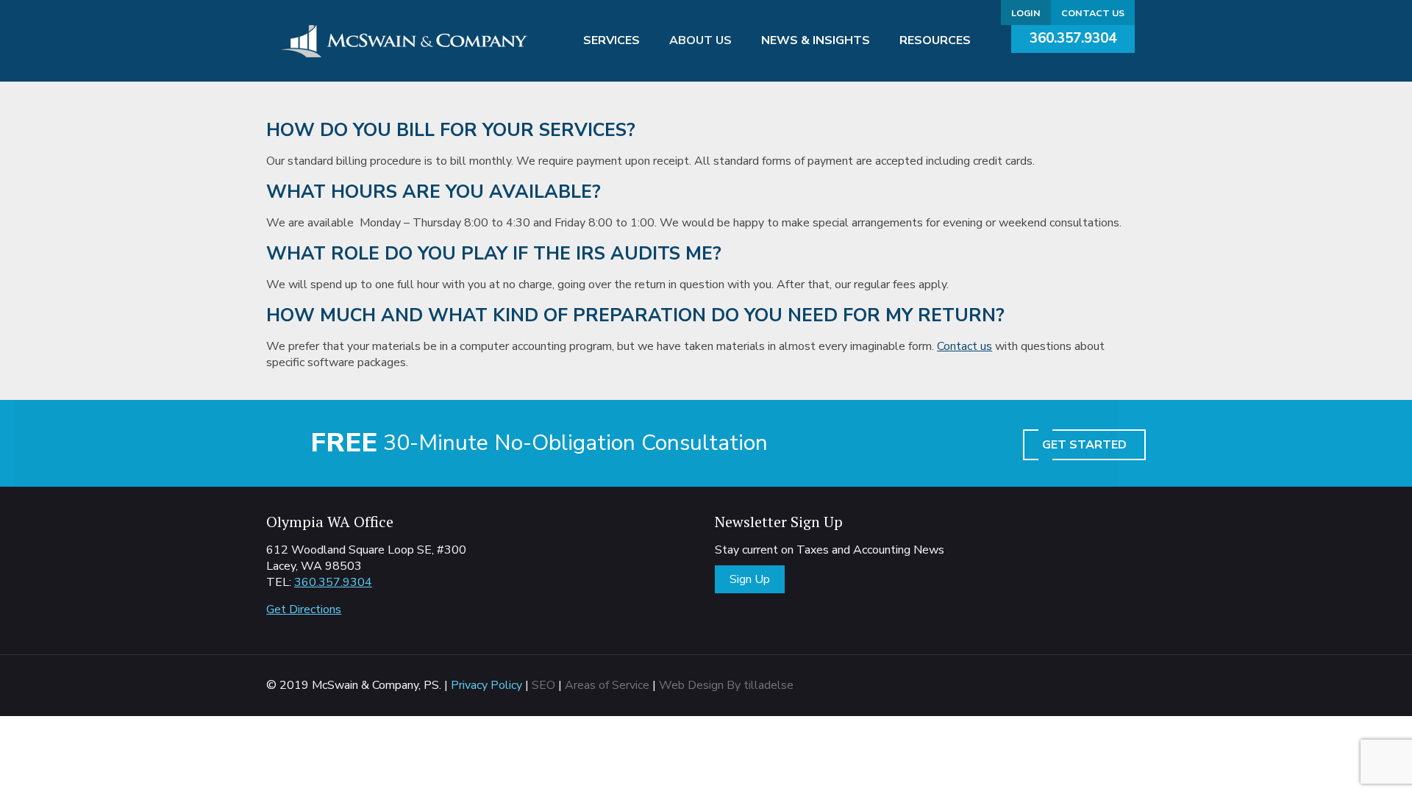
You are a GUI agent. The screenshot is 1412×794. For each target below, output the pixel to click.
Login (1026, 13)
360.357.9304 (1073, 38)
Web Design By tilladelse (726, 685)
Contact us (964, 346)
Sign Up (750, 579)
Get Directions (303, 609)
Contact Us (1092, 13)
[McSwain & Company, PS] (404, 40)
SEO (543, 685)
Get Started (1084, 445)
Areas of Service (607, 685)
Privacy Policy (486, 685)
